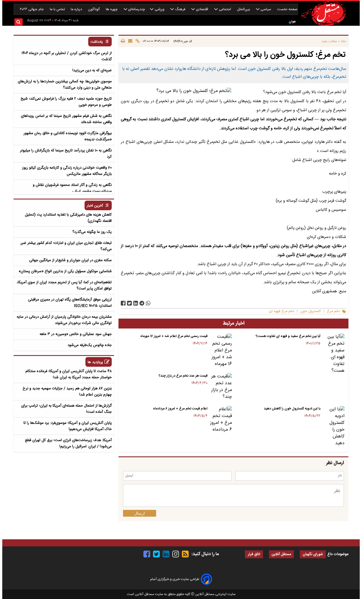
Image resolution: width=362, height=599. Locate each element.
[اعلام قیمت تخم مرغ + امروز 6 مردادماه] (221, 419)
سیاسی (265, 9)
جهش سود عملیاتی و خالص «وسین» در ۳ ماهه (76, 334)
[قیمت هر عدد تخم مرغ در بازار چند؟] (221, 386)
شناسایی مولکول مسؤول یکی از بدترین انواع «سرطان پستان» (65, 271)
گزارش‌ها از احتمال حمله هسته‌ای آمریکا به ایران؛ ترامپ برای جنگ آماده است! (66, 409)
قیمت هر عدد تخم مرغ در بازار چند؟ (183, 376)
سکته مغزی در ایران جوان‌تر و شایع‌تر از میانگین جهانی (70, 260)
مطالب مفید (329, 41)
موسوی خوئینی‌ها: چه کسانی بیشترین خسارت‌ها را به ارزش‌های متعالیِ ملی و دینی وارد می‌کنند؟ (65, 84)
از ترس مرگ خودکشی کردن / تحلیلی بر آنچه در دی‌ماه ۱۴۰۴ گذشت (66, 56)
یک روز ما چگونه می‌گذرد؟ (92, 232)
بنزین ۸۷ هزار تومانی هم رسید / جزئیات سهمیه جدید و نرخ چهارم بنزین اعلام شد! (67, 391)
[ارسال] (129, 41)
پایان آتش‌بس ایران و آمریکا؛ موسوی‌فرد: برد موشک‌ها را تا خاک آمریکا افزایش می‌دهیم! (67, 426)
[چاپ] (123, 41)
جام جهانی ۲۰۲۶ (32, 9)
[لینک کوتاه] (137, 41)
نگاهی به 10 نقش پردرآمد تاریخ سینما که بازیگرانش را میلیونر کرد (66, 153)
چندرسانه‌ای (136, 9)
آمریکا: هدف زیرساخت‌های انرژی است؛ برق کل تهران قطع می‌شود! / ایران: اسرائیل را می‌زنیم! (68, 443)
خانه (343, 41)
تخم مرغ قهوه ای (281, 311)
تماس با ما (58, 9)
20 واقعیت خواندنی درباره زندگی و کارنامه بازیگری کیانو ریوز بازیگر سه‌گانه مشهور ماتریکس (67, 171)
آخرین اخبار (95, 206)
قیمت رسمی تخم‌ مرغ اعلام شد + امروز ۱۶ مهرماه (174, 336)
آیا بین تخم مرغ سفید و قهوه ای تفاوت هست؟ (288, 336)
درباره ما (77, 9)
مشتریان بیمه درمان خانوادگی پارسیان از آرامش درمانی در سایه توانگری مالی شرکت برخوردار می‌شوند (64, 320)
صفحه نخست (287, 9)
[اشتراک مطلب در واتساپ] (148, 303)
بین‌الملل (244, 9)
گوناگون (94, 9)
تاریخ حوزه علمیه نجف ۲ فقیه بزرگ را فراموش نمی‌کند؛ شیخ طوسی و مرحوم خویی (66, 102)
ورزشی (159, 9)
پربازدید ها (95, 362)
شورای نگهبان (313, 554)
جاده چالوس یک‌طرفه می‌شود (90, 345)
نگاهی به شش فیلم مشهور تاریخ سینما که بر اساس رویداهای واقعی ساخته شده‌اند (66, 119)
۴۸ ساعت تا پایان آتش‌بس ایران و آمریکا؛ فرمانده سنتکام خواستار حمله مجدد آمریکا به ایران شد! (68, 374)
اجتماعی (225, 9)
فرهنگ (180, 9)
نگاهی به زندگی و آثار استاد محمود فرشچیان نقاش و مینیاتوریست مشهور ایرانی (72, 188)
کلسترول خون (310, 311)
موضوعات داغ (337, 554)
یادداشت (96, 42)
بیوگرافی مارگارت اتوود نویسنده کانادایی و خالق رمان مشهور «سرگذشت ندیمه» (67, 136)
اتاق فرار (254, 554)
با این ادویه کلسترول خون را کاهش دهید (292, 408)
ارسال (139, 513)
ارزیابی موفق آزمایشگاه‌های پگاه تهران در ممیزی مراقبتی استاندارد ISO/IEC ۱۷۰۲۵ (70, 303)
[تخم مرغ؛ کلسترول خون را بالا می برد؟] (141, 303)
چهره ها (112, 9)
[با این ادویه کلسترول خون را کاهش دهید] (333, 426)
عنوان (292, 21)
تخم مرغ (333, 311)
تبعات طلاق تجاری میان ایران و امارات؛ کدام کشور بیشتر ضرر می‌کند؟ (66, 246)
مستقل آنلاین (281, 554)
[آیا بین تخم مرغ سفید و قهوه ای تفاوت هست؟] (333, 354)
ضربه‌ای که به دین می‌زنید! (92, 70)
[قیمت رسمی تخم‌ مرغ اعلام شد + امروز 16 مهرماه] (221, 351)
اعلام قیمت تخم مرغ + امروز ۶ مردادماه (180, 408)
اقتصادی (202, 9)
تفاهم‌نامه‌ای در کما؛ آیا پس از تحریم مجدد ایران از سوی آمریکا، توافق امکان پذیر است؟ (64, 285)
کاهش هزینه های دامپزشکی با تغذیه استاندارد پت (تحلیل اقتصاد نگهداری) (68, 218)
